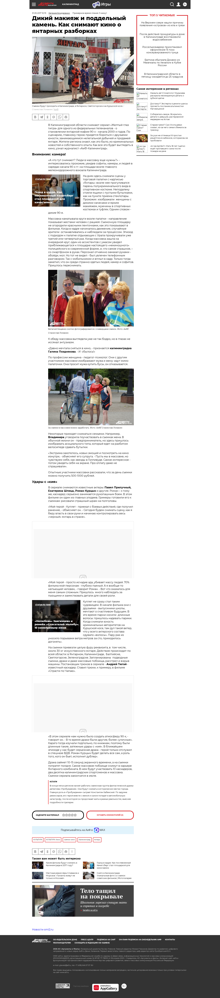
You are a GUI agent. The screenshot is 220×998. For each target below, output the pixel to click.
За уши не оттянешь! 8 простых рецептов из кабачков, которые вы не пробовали (169, 138)
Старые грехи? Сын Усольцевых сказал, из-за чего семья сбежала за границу (168, 127)
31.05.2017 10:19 (39, 13)
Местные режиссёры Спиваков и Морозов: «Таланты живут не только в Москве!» (62, 875)
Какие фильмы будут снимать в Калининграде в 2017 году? (61, 864)
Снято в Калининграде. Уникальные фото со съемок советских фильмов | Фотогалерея (114, 875)
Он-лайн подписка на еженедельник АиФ (140, 940)
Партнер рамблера (81, 986)
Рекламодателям (62, 943)
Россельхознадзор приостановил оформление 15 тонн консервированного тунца (162, 50)
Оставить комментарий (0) (110, 815)
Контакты (170, 940)
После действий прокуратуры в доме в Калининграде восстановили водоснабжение (162, 37)
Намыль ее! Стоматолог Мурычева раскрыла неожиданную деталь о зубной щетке (167, 95)
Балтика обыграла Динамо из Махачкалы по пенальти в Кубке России (162, 63)
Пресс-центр (87, 940)
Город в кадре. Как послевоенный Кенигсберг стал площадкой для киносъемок (114, 865)
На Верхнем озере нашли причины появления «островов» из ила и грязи (162, 24)
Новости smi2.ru (42, 929)
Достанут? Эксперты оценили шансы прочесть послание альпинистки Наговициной (169, 106)
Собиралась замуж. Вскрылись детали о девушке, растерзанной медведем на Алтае (166, 117)
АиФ (56, 109)
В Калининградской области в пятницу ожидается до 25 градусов (162, 75)
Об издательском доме (65, 940)
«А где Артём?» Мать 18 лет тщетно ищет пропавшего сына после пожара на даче (167, 148)
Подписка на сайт (106, 940)
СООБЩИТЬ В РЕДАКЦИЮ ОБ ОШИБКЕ (92, 943)
